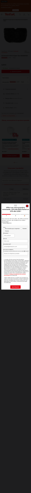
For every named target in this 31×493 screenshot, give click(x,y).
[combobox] (9, 235)
